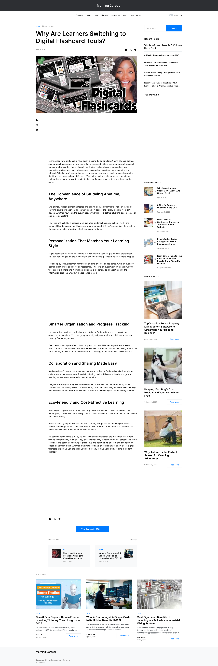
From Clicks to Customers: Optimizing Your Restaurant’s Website (168, 223)
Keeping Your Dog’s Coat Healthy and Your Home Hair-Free (161, 392)
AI (63, 550)
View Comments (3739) (91, 529)
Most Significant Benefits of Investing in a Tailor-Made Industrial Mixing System (158, 620)
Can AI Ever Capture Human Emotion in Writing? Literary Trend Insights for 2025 (58, 620)
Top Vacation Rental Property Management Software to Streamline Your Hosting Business (161, 328)
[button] (37, 15)
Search (174, 28)
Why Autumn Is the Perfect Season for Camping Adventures (160, 455)
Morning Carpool (109, 5)
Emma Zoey (40, 635)
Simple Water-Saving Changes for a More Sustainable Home (167, 241)
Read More (174, 339)
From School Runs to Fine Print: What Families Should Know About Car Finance (169, 260)
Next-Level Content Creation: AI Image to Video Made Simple (73, 556)
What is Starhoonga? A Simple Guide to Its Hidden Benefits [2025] (110, 556)
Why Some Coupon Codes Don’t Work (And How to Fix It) (168, 191)
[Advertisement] (92, 137)
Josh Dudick (90, 634)
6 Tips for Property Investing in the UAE (161, 55)
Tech (38, 26)
